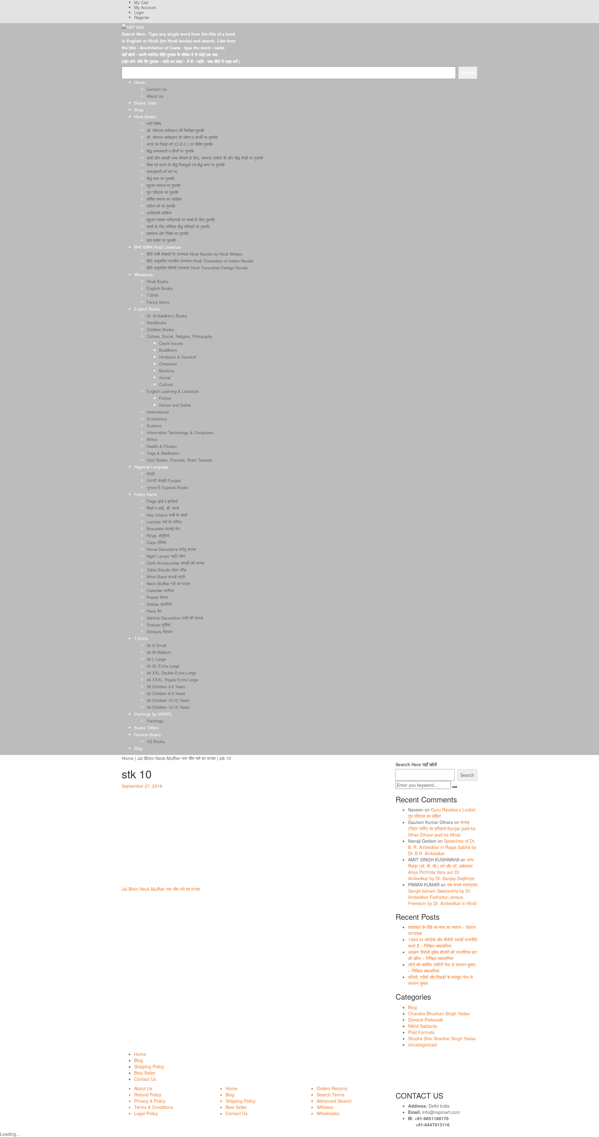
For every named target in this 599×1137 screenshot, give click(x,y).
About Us (143, 1088)
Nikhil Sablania (422, 1026)
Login (139, 12)
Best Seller (144, 1073)
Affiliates (325, 1107)
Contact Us (145, 1079)
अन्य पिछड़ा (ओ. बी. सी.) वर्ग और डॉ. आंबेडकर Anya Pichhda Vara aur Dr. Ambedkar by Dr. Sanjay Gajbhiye (441, 868)
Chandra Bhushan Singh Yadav (439, 1013)
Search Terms (330, 1094)
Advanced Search (334, 1101)
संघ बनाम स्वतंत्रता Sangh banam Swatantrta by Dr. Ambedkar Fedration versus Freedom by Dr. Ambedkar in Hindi (442, 893)
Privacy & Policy (149, 1101)
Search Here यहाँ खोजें (416, 764)
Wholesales (328, 1113)
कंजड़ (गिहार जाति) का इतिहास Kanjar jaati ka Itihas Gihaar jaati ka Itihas (441, 828)
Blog (412, 1007)
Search (467, 775)
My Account (145, 7)
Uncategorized (422, 1044)
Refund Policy (147, 1094)
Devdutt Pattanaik (425, 1020)
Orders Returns (332, 1088)
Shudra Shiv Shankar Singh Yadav (442, 1038)
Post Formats (421, 1032)
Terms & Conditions (153, 1107)
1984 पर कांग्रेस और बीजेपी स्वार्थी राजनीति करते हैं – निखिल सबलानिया (442, 942)
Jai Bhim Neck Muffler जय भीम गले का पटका (176, 758)
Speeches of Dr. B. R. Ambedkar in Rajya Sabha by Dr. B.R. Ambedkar (442, 847)
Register (141, 17)
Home (128, 758)
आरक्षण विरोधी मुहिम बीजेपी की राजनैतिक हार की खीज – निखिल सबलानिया (442, 955)
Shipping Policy (149, 1066)
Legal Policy (146, 1113)
